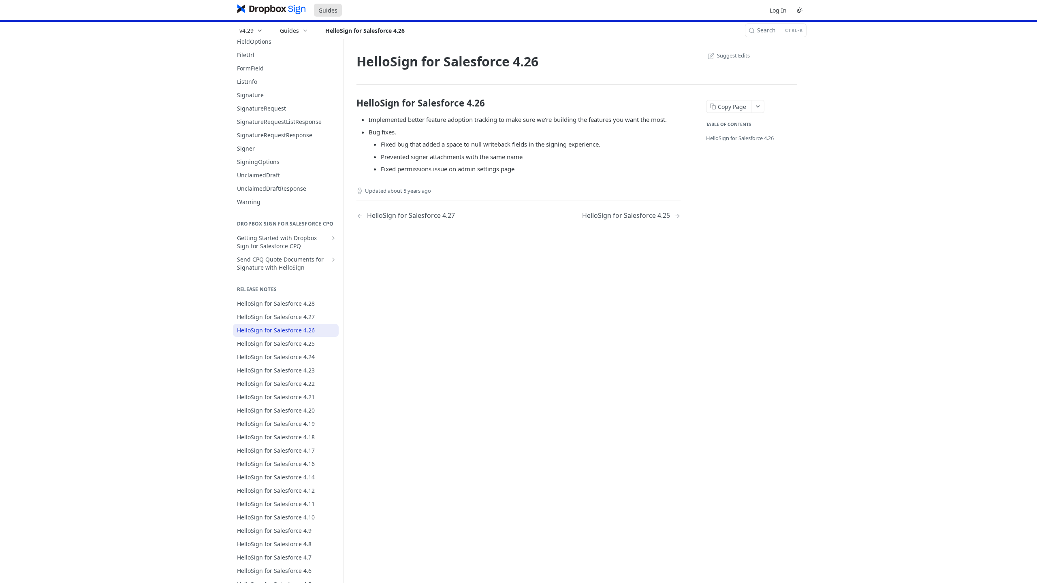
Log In (778, 10)
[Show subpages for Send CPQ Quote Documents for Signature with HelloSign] (333, 259)
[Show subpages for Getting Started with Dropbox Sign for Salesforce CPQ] (333, 238)
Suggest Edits (733, 55)
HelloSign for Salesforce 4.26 (740, 138)
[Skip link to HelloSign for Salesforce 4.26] (351, 103)
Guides (327, 10)
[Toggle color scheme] (799, 10)
